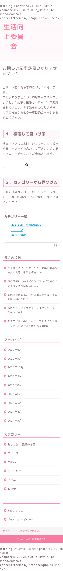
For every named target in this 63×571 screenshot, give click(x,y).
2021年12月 (16, 367)
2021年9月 (15, 376)
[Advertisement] (45, 40)
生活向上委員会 (13, 37)
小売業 (12, 480)
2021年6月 (15, 394)
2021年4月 (15, 412)
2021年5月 (15, 403)
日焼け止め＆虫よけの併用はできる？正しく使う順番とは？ (32, 297)
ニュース (17, 230)
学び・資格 (18, 235)
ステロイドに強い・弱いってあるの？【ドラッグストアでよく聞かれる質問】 (32, 323)
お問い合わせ (15, 510)
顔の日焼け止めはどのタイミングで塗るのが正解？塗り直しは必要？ (32, 284)
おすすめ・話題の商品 (26, 225)
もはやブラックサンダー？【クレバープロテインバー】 (32, 310)
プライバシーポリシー (21, 519)
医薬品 (12, 462)
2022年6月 (15, 350)
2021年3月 (15, 420)
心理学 (12, 489)
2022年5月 (15, 358)
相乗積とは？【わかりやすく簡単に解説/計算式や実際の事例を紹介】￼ (33, 270)
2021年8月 (15, 385)
